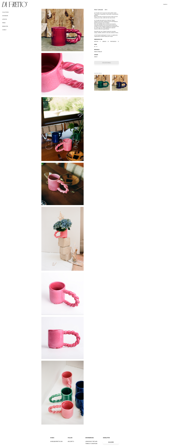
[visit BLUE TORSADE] (120, 83)
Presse (3, 22)
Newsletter (5, 26)
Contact (4, 29)
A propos (4, 19)
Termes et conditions (91, 443)
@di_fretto (71, 441)
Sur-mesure (5, 15)
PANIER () (165, 4)
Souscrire (111, 442)
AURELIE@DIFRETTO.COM (56, 441)
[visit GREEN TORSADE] (102, 83)
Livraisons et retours (91, 441)
